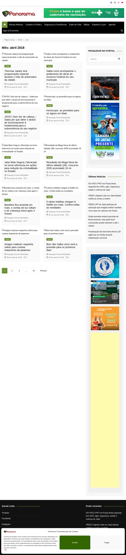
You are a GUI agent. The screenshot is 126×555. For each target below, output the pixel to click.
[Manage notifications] (5, 550)
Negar (106, 542)
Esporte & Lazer (99, 25)
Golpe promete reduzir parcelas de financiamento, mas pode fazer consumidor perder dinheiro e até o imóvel (103, 221)
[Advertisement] (105, 410)
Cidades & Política (33, 25)
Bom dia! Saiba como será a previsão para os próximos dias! (61, 247)
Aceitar (75, 542)
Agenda (112, 25)
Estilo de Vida (75, 25)
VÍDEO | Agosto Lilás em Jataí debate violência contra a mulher (104, 197)
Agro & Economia (10, 31)
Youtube (5, 513)
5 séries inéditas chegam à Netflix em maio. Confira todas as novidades (62, 204)
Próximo (43, 271)
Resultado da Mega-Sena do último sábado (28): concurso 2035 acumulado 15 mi (62, 165)
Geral (7, 66)
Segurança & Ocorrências (55, 25)
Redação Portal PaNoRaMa (17, 84)
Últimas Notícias (16, 25)
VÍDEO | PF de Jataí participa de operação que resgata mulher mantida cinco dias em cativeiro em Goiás (104, 207)
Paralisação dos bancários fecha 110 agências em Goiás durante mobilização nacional (104, 235)
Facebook (6, 518)
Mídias (87, 25)
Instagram (6, 524)
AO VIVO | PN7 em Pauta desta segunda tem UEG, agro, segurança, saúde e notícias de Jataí (104, 187)
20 (34, 271)
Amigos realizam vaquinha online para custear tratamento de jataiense (18, 247)
